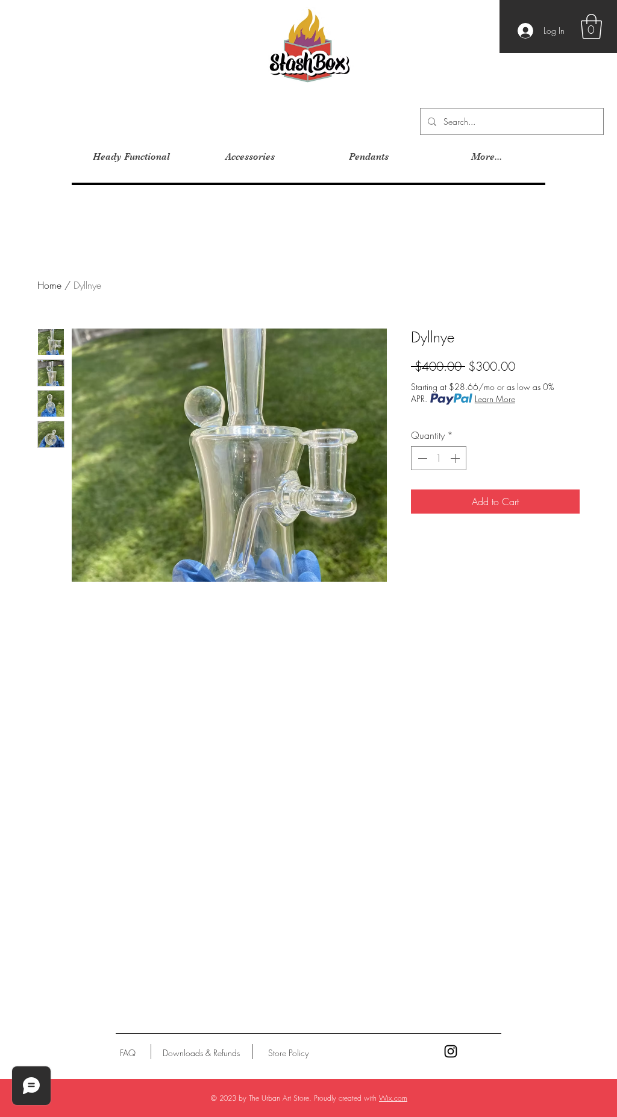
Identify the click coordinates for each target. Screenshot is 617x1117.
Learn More (495, 398)
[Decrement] (421, 458)
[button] (591, 26)
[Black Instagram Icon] (450, 1051)
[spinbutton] (439, 458)
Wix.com (393, 1098)
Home (49, 285)
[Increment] (456, 458)
